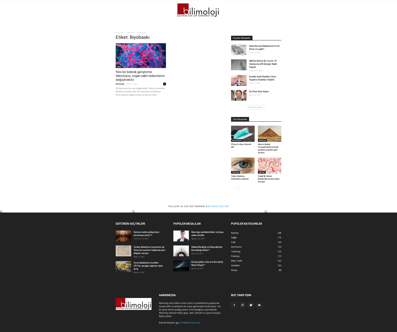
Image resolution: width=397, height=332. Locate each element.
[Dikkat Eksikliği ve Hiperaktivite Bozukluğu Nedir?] (181, 250)
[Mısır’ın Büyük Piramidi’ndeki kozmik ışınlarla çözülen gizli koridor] (269, 134)
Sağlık (119, 67)
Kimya (234, 270)
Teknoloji (235, 251)
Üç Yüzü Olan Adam (259, 91)
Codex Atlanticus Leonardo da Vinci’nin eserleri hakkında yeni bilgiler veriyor (149, 250)
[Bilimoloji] (198, 10)
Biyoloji (262, 172)
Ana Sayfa (120, 32)
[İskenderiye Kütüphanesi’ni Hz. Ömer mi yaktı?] (239, 49)
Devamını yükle (255, 107)
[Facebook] (234, 305)
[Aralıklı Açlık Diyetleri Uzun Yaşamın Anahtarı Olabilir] (239, 80)
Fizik (233, 242)
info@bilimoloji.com (190, 322)
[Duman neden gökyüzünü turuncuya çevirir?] (123, 236)
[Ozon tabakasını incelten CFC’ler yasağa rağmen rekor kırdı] (123, 266)
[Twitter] (251, 305)
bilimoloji (120, 84)
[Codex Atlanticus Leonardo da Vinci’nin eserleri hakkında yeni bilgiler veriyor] (123, 250)
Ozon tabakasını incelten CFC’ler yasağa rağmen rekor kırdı (148, 265)
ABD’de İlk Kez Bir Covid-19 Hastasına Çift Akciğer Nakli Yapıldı (263, 64)
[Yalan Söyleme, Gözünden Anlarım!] (243, 166)
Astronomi (236, 246)
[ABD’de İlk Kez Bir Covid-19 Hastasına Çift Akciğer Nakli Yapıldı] (239, 64)
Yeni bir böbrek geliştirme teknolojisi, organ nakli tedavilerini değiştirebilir (140, 76)
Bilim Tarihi (236, 260)
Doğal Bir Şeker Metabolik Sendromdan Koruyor (268, 179)
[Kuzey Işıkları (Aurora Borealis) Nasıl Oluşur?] (181, 265)
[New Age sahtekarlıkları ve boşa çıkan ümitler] (181, 236)
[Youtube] (259, 305)
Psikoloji (235, 172)
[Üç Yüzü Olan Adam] (239, 95)
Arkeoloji (262, 140)
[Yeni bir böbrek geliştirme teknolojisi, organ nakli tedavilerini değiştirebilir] (141, 55)
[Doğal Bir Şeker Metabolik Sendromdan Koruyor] (269, 166)
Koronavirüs (237, 140)
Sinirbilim (235, 265)
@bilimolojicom (217, 206)
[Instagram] (242, 305)
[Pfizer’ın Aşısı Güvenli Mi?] (243, 134)
